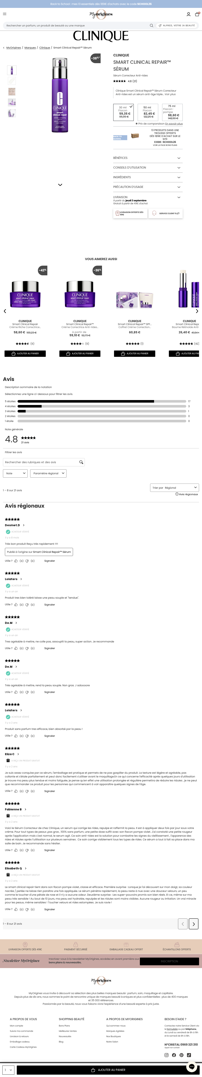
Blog (61, 1041)
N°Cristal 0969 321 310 (181, 1044)
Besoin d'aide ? (175, 1019)
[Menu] (5, 14)
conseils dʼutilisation (129, 168)
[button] (60, 184)
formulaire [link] (172, 1029)
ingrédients (122, 177)
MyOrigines (14, 47)
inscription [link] (169, 961)
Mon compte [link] (16, 1025)
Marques (30, 47)
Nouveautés (65, 1036)
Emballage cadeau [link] (20, 1041)
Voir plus (170, 94)
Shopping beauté (71, 1019)
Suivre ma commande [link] (21, 1031)
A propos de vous (23, 1019)
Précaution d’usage (128, 187)
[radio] (123, 112)
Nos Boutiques (113, 1036)
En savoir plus (174, 124)
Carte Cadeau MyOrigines (23, 1047)
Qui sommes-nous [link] (115, 1025)
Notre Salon (112, 1041)
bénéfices (120, 158)
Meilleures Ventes (68, 1031)
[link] (189, 14)
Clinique (44, 47)
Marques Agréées (115, 1031)
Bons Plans (64, 1025)
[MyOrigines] (101, 14)
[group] (60, 112)
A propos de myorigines (124, 1019)
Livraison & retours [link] (19, 1036)
